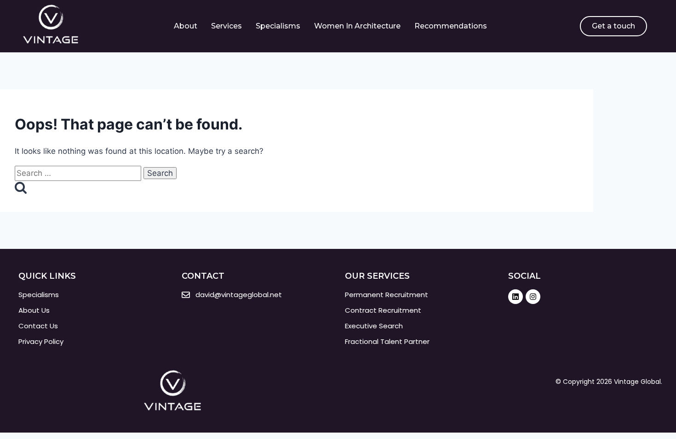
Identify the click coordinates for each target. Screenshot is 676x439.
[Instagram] (533, 296)
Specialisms (278, 26)
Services (226, 26)
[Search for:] (79, 173)
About (185, 26)
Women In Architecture (357, 26)
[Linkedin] (515, 296)
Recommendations (450, 26)
